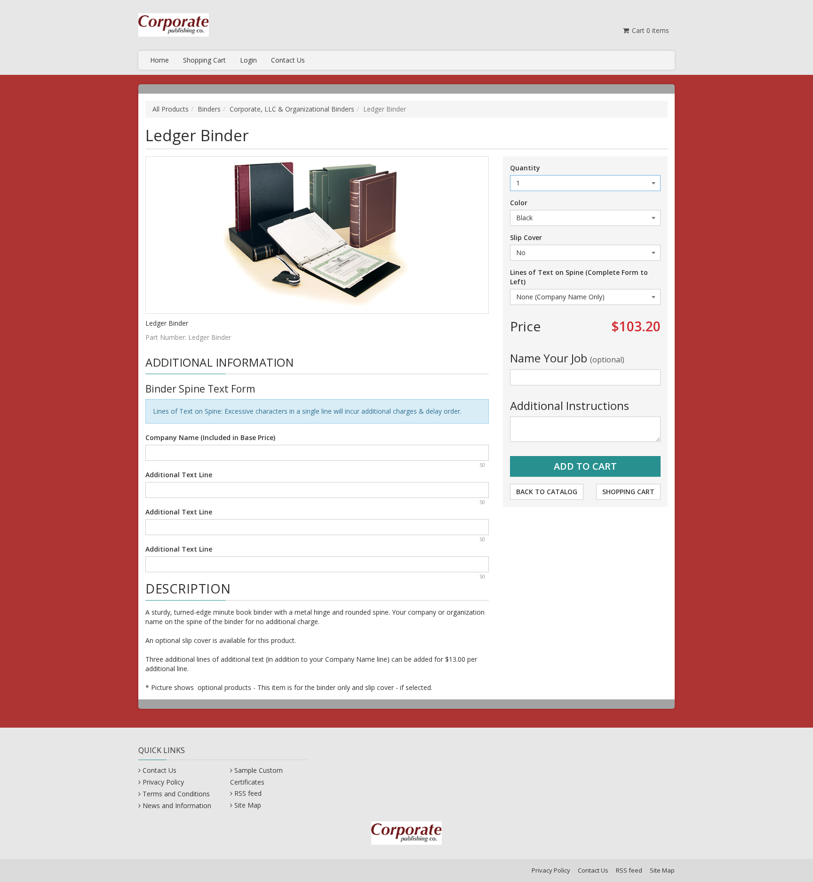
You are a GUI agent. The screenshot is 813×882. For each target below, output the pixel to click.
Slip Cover (526, 237)
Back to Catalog (546, 491)
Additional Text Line (178, 474)
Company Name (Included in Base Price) (210, 437)
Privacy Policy (163, 782)
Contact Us (288, 60)
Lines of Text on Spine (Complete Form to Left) (579, 277)
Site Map (247, 805)
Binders (209, 108)
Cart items (649, 30)
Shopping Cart (204, 60)
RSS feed (248, 793)
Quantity (525, 167)
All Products (170, 108)
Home (159, 60)
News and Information (177, 805)
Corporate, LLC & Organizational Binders (292, 108)
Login (248, 60)
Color (518, 202)
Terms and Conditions (176, 793)
